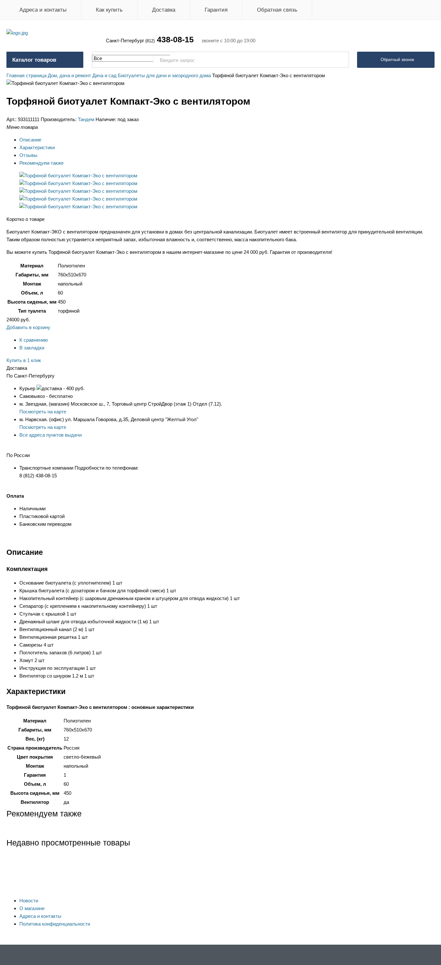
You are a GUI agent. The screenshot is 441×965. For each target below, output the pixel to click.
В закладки (31, 347)
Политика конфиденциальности (54, 924)
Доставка (163, 10)
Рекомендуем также (41, 163)
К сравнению (33, 340)
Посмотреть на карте (42, 411)
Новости (28, 900)
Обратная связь (277, 10)
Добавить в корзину (28, 327)
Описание (30, 139)
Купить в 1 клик (23, 360)
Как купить (109, 10)
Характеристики (37, 147)
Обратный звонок (397, 59)
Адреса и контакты (43, 10)
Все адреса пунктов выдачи (50, 435)
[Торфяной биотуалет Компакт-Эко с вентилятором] (78, 175)
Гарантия (216, 10)
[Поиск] (341, 60)
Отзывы (28, 155)
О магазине (32, 908)
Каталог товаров (34, 60)
